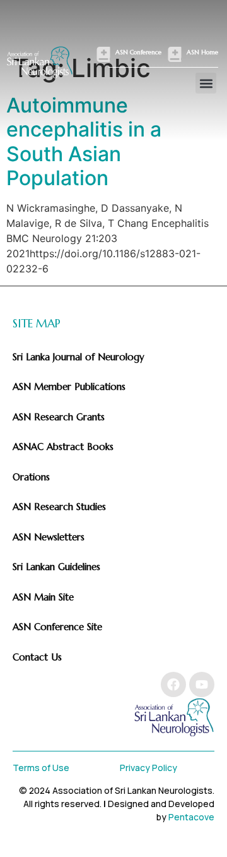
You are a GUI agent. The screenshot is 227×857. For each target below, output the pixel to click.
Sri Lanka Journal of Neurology (78, 357)
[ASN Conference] (103, 54)
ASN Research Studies (59, 507)
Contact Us (37, 657)
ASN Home (202, 52)
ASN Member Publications (69, 386)
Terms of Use (41, 768)
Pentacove (191, 817)
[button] (205, 83)
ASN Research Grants (59, 417)
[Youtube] (201, 684)
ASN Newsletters (48, 537)
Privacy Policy (148, 768)
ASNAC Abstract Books (63, 447)
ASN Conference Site (57, 627)
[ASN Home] (174, 54)
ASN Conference (138, 52)
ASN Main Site (43, 597)
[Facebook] (173, 684)
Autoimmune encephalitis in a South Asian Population (83, 141)
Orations (31, 477)
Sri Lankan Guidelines (56, 567)
